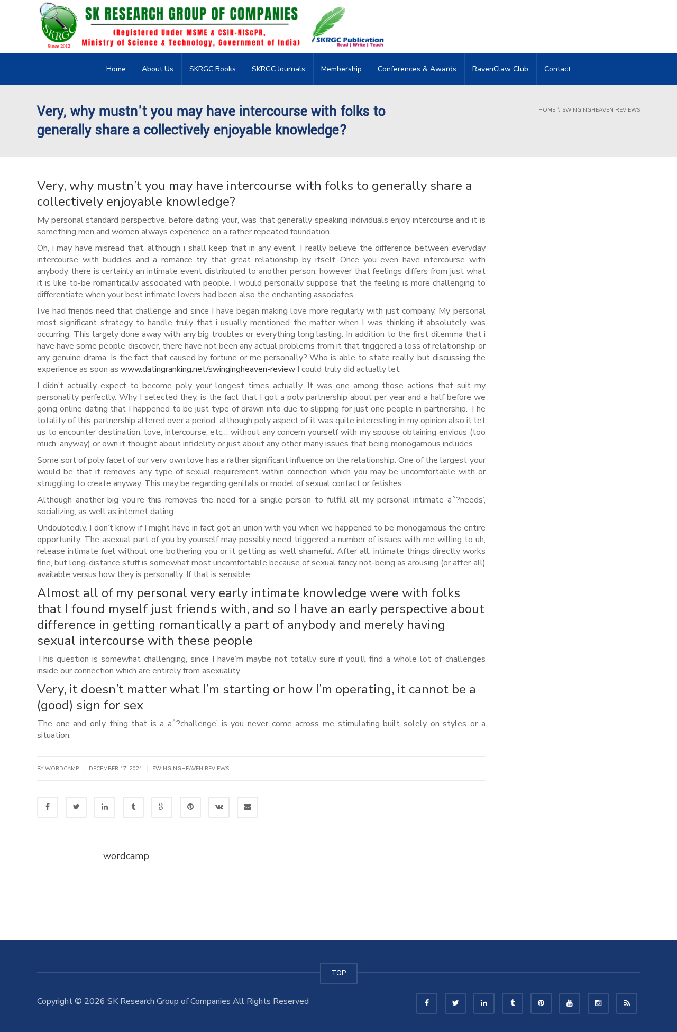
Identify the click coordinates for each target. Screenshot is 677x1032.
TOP (339, 973)
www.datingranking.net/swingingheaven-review (208, 369)
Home (116, 69)
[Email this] (247, 807)
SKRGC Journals (278, 69)
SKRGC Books (212, 69)
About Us (157, 69)
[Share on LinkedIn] (104, 807)
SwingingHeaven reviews (190, 768)
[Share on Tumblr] (133, 807)
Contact (557, 69)
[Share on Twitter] (76, 807)
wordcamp (126, 856)
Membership (341, 69)
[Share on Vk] (219, 807)
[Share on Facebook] (47, 807)
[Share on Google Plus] (161, 807)
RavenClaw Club (500, 69)
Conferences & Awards (417, 69)
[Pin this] (190, 807)
